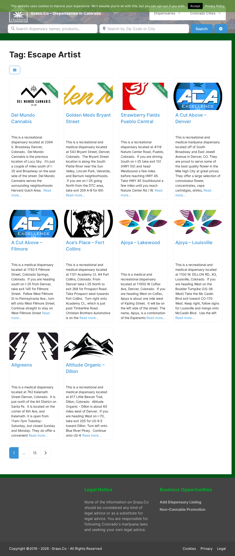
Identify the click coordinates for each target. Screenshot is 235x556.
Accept (195, 6)
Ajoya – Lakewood (140, 242)
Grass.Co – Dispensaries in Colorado (66, 13)
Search (204, 28)
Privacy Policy (214, 6)
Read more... (75, 195)
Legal (221, 548)
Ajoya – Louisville (194, 242)
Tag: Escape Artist (45, 54)
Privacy (207, 548)
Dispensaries (164, 13)
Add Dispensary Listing (180, 502)
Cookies (189, 548)
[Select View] (14, 70)
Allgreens (21, 365)
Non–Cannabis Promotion (182, 509)
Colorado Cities (202, 13)
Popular (52, 88)
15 (35, 453)
